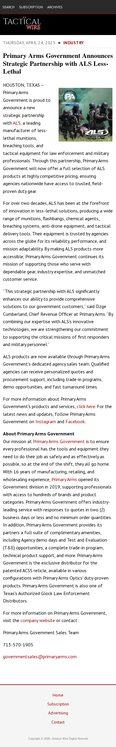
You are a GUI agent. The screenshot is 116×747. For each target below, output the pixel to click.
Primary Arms (64, 479)
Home (58, 695)
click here (86, 406)
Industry (73, 42)
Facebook (75, 421)
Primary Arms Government (59, 441)
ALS (17, 123)
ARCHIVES (54, 7)
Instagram (45, 421)
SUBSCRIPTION (31, 7)
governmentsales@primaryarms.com (40, 656)
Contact (58, 722)
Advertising (58, 713)
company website (38, 620)
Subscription (58, 704)
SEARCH (8, 7)
